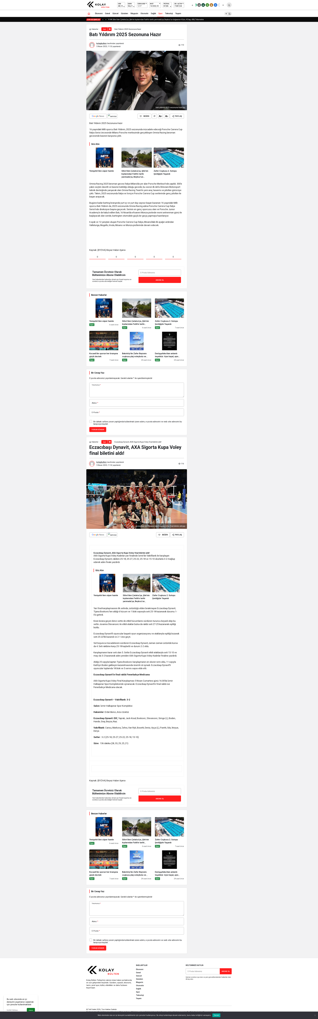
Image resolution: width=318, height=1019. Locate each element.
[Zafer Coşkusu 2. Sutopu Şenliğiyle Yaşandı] (169, 163)
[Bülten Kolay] (99, 5)
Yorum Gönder (97, 430)
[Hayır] (315, 1015)
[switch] (228, 13)
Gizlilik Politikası (12, 1010)
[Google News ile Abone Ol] (98, 116)
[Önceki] (192, 5)
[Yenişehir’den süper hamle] (104, 163)
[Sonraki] (223, 5)
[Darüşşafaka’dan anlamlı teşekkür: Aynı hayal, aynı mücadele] (169, 346)
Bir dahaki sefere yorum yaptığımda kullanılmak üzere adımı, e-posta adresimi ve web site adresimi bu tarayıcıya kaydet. (137, 422)
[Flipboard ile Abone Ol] (112, 116)
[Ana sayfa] (89, 13)
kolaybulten (101, 43)
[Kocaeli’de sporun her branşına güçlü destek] (103, 346)
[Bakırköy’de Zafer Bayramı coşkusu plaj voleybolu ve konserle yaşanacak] (136, 346)
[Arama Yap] (229, 4)
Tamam (216, 1015)
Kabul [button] (31, 1010)
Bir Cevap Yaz (97, 372)
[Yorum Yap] (154, 116)
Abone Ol (160, 280)
